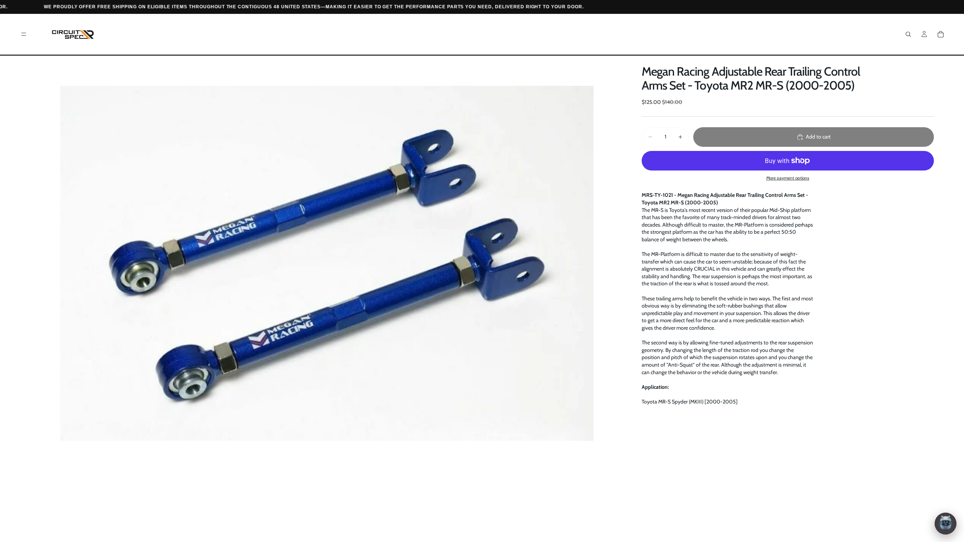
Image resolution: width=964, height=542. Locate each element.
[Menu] (23, 34)
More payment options (787, 178)
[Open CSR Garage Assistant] (945, 523)
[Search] (908, 34)
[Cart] (940, 34)
